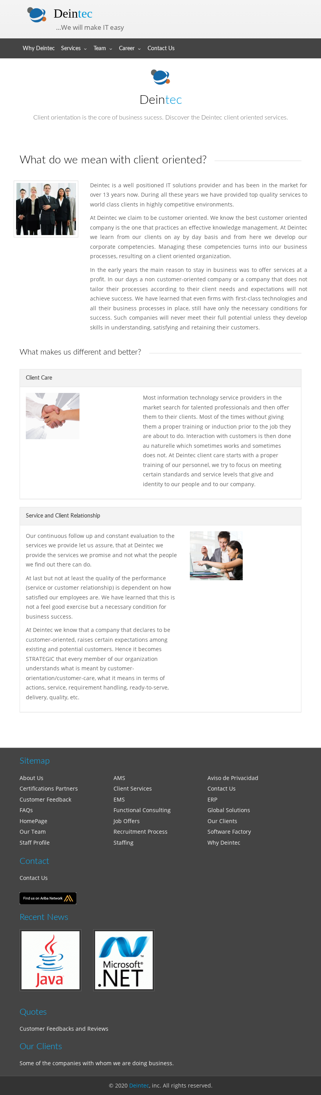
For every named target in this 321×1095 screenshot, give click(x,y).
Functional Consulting (142, 810)
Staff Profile (35, 842)
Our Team (33, 831)
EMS (119, 799)
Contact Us (161, 48)
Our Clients (222, 821)
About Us (31, 778)
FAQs (26, 810)
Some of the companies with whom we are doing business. (97, 1063)
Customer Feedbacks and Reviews (64, 1028)
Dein (73, 13)
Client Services (133, 788)
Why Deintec (39, 48)
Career (127, 48)
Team (100, 48)
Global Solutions (228, 810)
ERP (212, 799)
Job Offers (127, 821)
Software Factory (229, 831)
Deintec (139, 1085)
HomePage (33, 821)
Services (71, 48)
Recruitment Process (141, 831)
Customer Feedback (45, 799)
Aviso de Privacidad (232, 778)
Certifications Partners (49, 788)
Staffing (123, 842)
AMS (119, 778)
